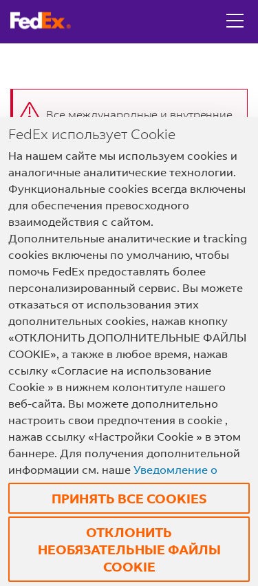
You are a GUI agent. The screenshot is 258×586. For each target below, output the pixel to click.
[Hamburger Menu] (235, 10)
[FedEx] (45, 20)
